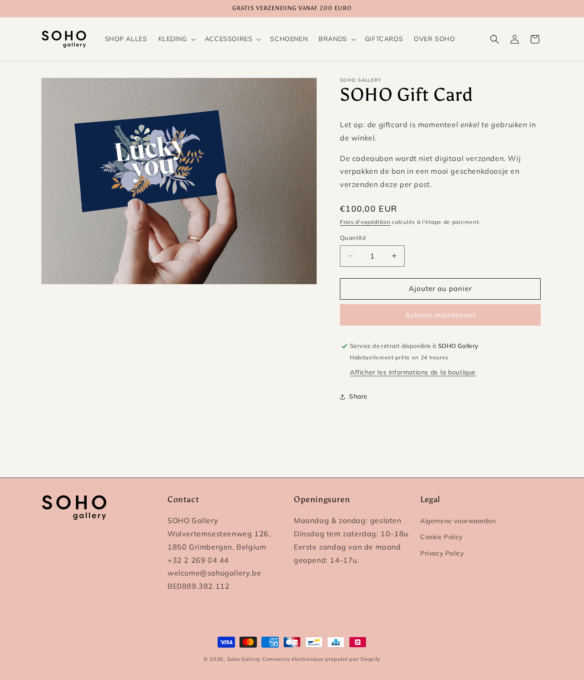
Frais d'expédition (365, 221)
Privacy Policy (442, 553)
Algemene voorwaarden (458, 521)
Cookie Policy (441, 537)
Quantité (353, 237)
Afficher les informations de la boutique (413, 372)
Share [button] (358, 396)
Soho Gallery (244, 659)
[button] (176, 38)
